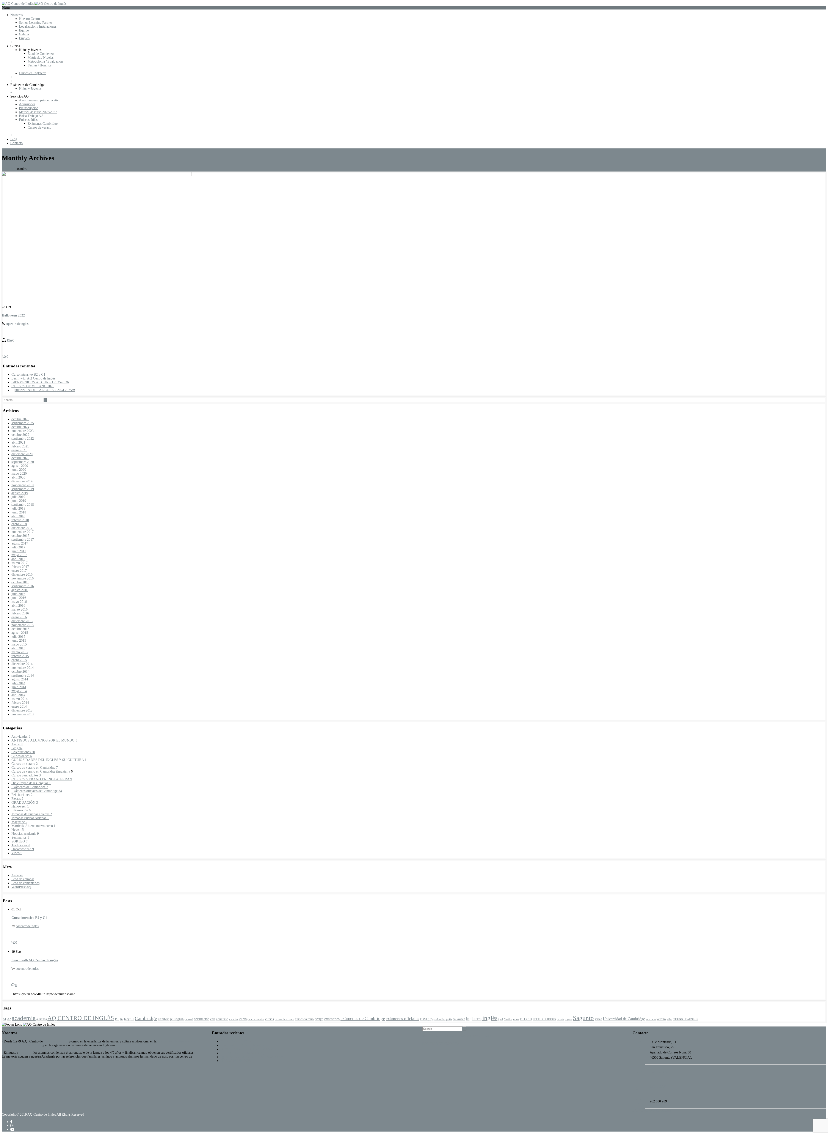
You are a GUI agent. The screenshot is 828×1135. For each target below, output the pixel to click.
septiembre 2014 (22, 675)
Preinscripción (28, 108)
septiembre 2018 (22, 504)
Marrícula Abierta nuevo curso (33, 826)
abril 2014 (18, 695)
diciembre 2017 (22, 528)
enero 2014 (19, 706)
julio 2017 (18, 547)
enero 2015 (19, 660)
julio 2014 (18, 683)
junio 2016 (18, 598)
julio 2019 (18, 497)
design (319, 1019)
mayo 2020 (19, 473)
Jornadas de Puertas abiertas (31, 814)
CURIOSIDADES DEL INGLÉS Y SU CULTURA (48, 760)
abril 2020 (18, 477)
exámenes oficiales (402, 1018)
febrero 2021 (20, 446)
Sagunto (583, 1017)
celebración (201, 1019)
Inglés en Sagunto (56, 1041)
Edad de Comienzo (41, 53)
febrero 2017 (20, 566)
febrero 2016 (20, 613)
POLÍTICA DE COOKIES (441, 1043)
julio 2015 (18, 636)
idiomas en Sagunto (15, 1060)
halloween (459, 1019)
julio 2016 (18, 594)
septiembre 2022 (22, 438)
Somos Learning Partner (35, 22)
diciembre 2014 (22, 664)
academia (24, 1017)
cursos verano (304, 1019)
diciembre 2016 (22, 574)
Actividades (20, 736)
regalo (568, 1019)
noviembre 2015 (22, 625)
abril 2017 (18, 559)
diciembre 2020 (22, 454)
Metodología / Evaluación (45, 61)
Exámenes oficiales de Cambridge (36, 791)
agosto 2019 (19, 493)
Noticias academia (25, 833)
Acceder (17, 875)
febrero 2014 (20, 702)
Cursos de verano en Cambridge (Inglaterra (40, 771)
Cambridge (146, 1018)
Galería (24, 34)
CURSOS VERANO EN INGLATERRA (41, 779)
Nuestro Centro (29, 18)
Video (16, 853)
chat (212, 1019)
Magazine (19, 822)
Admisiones (27, 104)
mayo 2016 (19, 601)
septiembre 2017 (22, 539)
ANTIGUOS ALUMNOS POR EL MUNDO (44, 740)
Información (21, 810)
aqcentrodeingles (17, 324)
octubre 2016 (20, 582)
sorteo (598, 1019)
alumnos (41, 1019)
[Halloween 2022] (96, 175)
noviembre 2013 (22, 714)
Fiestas (17, 798)
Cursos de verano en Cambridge (34, 767)
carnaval (189, 1019)
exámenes (332, 1019)
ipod (500, 1019)
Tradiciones (20, 845)
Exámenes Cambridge (43, 123)
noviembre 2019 (22, 485)
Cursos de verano (39, 127)
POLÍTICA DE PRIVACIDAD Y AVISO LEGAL (457, 1036)
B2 (121, 1019)
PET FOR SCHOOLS (544, 1019)
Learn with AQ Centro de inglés (33, 378)
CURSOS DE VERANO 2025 (32, 386)
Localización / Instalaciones (37, 26)
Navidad (508, 1019)
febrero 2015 (20, 656)
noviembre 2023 (22, 431)
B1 (117, 1019)
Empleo (24, 38)
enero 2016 (19, 617)
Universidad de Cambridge (624, 1019)
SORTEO (19, 841)
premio (560, 1019)
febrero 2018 (20, 520)
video (669, 1019)
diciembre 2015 (22, 621)
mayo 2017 (19, 555)
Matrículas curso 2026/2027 (38, 112)
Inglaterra (473, 1018)
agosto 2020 (19, 466)
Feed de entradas (22, 879)
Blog (13, 139)
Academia (26, 1052)
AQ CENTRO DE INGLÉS (80, 1018)
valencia (651, 1019)
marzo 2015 (19, 652)
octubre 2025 (20, 419)
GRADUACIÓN (24, 802)
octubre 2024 (20, 427)
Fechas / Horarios (40, 65)
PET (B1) (526, 1019)
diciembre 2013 (22, 710)
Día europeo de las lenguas (31, 783)
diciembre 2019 (22, 481)
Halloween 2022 (13, 315)
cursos (269, 1019)
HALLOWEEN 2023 (236, 1061)
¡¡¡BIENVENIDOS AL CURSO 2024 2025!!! (43, 390)
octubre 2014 (20, 671)
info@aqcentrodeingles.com (651, 1110)
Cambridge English (171, 1019)
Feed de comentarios (25, 883)
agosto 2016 (19, 590)
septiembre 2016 (22, 586)
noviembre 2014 (22, 667)
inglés (489, 1017)
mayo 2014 (19, 691)
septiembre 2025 (22, 423)
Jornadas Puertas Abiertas (30, 818)
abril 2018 (18, 516)
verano (661, 1019)
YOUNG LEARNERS (685, 1019)
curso (243, 1019)
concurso (222, 1019)
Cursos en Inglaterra (32, 73)
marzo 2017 (19, 563)
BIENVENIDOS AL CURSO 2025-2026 (40, 382)
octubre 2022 (20, 434)
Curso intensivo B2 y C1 (28, 374)
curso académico (256, 1019)
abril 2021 (18, 442)
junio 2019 (18, 500)
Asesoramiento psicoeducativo (39, 100)
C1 (132, 1019)
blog (127, 1019)
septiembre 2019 (22, 489)
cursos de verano (284, 1019)
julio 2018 (18, 508)
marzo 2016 (19, 609)
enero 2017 (19, 570)
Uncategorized (22, 849)
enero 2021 (19, 450)
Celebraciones (23, 752)
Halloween (20, 806)
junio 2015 (18, 640)
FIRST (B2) (426, 1019)
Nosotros (16, 15)
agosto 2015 (19, 632)
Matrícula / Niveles (40, 57)
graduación (439, 1019)
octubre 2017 (20, 535)
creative (233, 1019)
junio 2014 (18, 687)
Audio (17, 744)
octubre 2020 (20, 458)
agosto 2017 (19, 543)
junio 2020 (18, 469)
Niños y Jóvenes (30, 88)
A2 (9, 1019)
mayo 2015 (19, 644)
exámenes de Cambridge (362, 1018)
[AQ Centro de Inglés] (34, 3)
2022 (13, 168)
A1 (4, 1019)
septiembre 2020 (22, 462)
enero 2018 (19, 524)
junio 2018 (18, 512)
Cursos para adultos (26, 775)
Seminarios (20, 837)
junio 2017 (18, 551)
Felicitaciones (22, 795)
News (17, 829)
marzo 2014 (19, 699)
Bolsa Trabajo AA (31, 116)
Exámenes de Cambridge (29, 787)
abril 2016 (18, 605)
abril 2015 (18, 648)
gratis (448, 1019)
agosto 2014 (19, 679)
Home (6, 168)
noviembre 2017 (22, 532)
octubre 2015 (20, 629)
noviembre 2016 (22, 578)
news (516, 1019)
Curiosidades (21, 756)
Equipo (24, 30)
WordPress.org (21, 887)
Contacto (16, 143)
